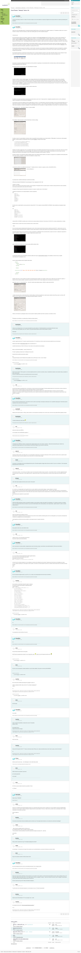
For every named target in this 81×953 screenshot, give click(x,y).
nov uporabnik (73, 21)
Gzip (21, 149)
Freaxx (56, 928)
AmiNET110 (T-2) (29, 38)
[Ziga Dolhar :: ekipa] (13, 795)
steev (16, 628)
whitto (16, 804)
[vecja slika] (20, 57)
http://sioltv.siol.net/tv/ (24, 343)
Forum (2, 12)
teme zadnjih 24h (4, 14)
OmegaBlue (17, 16)
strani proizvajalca (42, 37)
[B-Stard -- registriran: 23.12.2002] (13, 479)
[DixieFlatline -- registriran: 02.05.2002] (13, 325)
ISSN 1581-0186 (28, 951)
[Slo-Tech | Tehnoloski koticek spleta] (6, 4)
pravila (3, 22)
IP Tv (14, 935)
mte (16, 384)
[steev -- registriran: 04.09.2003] (13, 629)
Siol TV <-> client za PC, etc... (19, 924)
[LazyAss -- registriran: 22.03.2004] (13, 581)
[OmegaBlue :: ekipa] (13, 16)
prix (16, 426)
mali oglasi (3, 13)
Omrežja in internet (19, 926)
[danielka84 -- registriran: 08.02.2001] (13, 409)
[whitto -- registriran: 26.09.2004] (13, 804)
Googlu (27, 79)
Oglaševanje (19, 951)
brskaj (3, 19)
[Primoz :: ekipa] (13, 759)
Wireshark (62, 44)
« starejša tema (28, 947)
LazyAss (17, 580)
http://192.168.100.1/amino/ (42, 255)
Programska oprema (19, 937)
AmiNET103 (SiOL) (22, 38)
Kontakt (23, 951)
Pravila (2, 951)
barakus (17, 817)
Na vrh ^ (79, 951)
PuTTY (18, 64)
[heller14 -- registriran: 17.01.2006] (13, 452)
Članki (2, 16)
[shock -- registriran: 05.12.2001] (13, 460)
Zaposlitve (2, 18)
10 (31, 931)
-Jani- (14, 932)
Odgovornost (14, 951)
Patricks (14, 936)
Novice (2, 9)
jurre (56, 924)
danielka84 (17, 409)
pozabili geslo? (73, 23)
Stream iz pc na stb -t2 (17, 928)
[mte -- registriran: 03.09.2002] (13, 385)
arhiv (2, 10)
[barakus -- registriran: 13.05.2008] (13, 818)
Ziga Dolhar (17, 794)
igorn (14, 929)
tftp (63, 102)
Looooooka (57, 931)
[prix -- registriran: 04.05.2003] (13, 427)
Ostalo (2, 21)
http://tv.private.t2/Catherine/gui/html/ (28, 905)
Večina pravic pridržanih (8, 951)
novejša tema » (52, 947)
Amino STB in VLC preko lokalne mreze (20, 938)
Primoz (16, 758)
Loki (56, 938)
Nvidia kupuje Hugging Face (19, 0)
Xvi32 (30, 150)
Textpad (35, 139)
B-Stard (17, 478)
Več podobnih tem (14, 943)
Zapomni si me (74, 14)
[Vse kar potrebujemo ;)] (20, 172)
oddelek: (33, 947)
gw (13, 925)
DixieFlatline (18, 324)
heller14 (17, 451)
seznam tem (73, 31)
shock (16, 459)
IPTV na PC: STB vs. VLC (18, 931)
